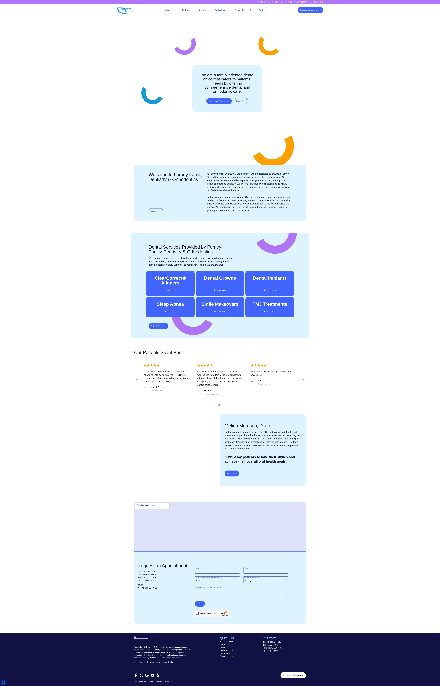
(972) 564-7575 (150, 578)
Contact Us (239, 10)
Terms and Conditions (154, 681)
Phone (246, 568)
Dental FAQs (225, 653)
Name (197, 559)
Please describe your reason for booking (208, 587)
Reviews (262, 10)
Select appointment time (251, 577)
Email (197, 568)
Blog (252, 10)
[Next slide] (303, 380)
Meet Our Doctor (226, 642)
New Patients (225, 648)
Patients (185, 10)
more (215, 385)
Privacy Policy (139, 681)
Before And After (226, 650)
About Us (169, 10)
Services (202, 10)
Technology (220, 10)
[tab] (219, 405)
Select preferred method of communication (208, 577)
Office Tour (224, 645)
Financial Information (228, 656)
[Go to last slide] (137, 380)
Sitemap (167, 681)
